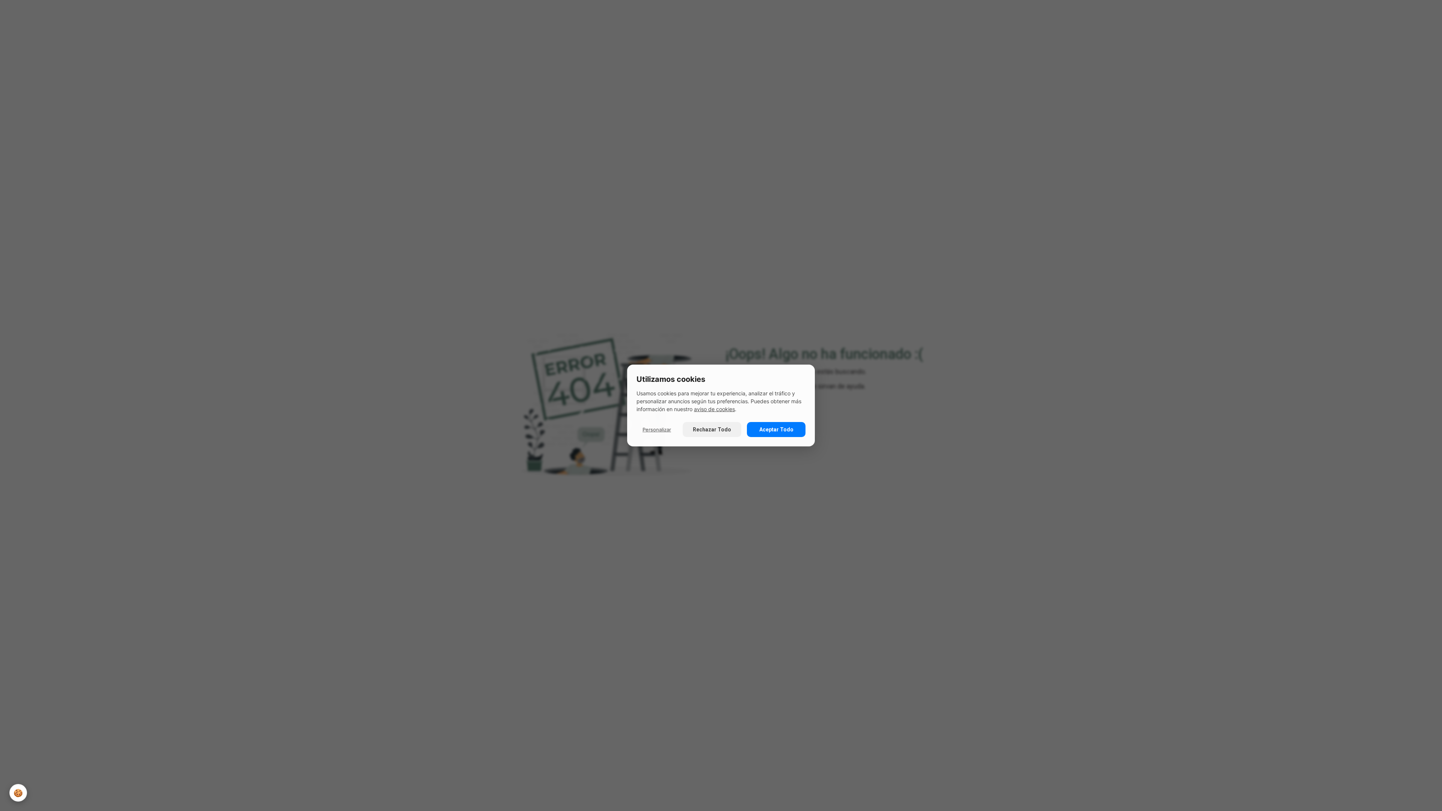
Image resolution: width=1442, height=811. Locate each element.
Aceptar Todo (776, 430)
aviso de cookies (714, 409)
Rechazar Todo (712, 430)
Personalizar (657, 430)
